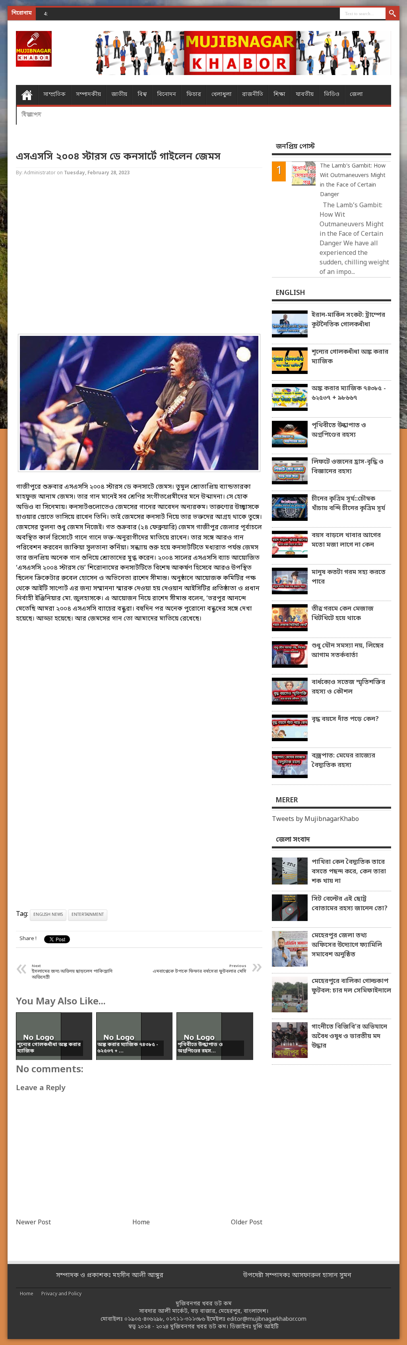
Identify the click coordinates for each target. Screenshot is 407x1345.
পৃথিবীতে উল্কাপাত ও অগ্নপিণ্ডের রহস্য (339, 430)
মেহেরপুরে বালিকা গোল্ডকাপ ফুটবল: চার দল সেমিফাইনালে (351, 986)
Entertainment (88, 914)
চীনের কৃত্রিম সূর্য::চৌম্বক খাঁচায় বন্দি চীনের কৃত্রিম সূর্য (348, 504)
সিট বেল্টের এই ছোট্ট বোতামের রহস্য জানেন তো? (350, 904)
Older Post (246, 1222)
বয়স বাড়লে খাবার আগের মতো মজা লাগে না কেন (346, 540)
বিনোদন (166, 94)
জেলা (356, 94)
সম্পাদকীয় (88, 94)
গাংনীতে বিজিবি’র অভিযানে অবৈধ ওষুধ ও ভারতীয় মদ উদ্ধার (349, 1036)
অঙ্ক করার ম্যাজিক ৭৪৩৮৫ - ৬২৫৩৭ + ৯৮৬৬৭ (349, 393)
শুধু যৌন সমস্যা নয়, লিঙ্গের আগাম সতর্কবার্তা (348, 651)
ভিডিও (331, 94)
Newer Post (33, 1222)
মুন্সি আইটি (266, 1327)
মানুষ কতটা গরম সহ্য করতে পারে (349, 577)
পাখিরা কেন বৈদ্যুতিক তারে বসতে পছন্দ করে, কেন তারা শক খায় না (349, 872)
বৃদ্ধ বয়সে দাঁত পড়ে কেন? (345, 719)
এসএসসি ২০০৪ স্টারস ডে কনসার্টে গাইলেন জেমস (118, 157)
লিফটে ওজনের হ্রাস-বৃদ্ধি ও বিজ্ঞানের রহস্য (348, 467)
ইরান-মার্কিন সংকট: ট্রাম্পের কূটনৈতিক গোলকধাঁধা (348, 320)
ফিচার (193, 94)
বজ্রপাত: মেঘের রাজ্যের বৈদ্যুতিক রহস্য (343, 761)
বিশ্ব (142, 94)
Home (27, 95)
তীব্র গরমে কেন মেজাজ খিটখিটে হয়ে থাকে (343, 614)
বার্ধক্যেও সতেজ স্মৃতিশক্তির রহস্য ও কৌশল (348, 687)
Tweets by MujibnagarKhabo (315, 819)
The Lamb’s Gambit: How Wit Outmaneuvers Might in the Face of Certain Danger (353, 180)
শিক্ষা (279, 94)
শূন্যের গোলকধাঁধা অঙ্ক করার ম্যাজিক (350, 357)
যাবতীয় (305, 94)
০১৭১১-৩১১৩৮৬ (185, 1319)
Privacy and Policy (61, 1294)
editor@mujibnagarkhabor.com (266, 1319)
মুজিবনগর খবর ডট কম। (199, 1327)
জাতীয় (119, 94)
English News (48, 914)
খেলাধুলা (221, 94)
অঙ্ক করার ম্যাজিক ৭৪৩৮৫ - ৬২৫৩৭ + (104, 13)
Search (392, 14)
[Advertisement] (139, 256)
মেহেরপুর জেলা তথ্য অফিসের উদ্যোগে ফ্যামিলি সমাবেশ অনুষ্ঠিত (347, 945)
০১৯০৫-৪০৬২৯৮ (143, 1319)
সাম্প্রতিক (54, 94)
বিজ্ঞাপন (31, 114)
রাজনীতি (252, 94)
